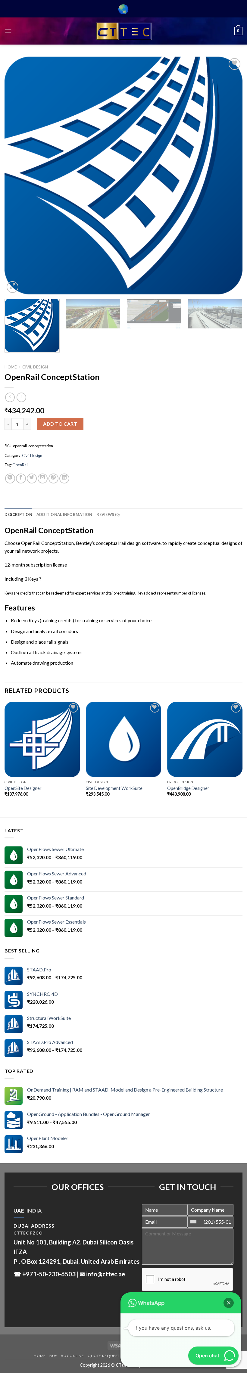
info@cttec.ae (105, 1274)
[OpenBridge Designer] (204, 739)
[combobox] (195, 1221)
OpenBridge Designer (188, 788)
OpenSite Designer (23, 788)
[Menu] (8, 30)
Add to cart (60, 424)
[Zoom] (12, 287)
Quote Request (104, 1355)
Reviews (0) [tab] (108, 514)
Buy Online (72, 1355)
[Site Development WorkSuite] (123, 739)
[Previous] (16, 175)
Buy (53, 1355)
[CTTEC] (123, 31)
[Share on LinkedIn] (64, 478)
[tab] (19, 1211)
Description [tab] (18, 514)
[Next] (230, 175)
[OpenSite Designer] (42, 739)
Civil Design (35, 367)
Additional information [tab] (64, 514)
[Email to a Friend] (43, 478)
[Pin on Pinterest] (53, 478)
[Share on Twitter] (32, 478)
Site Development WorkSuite (114, 788)
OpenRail (20, 464)
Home (11, 367)
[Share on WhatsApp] (10, 478)
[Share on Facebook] (21, 478)
